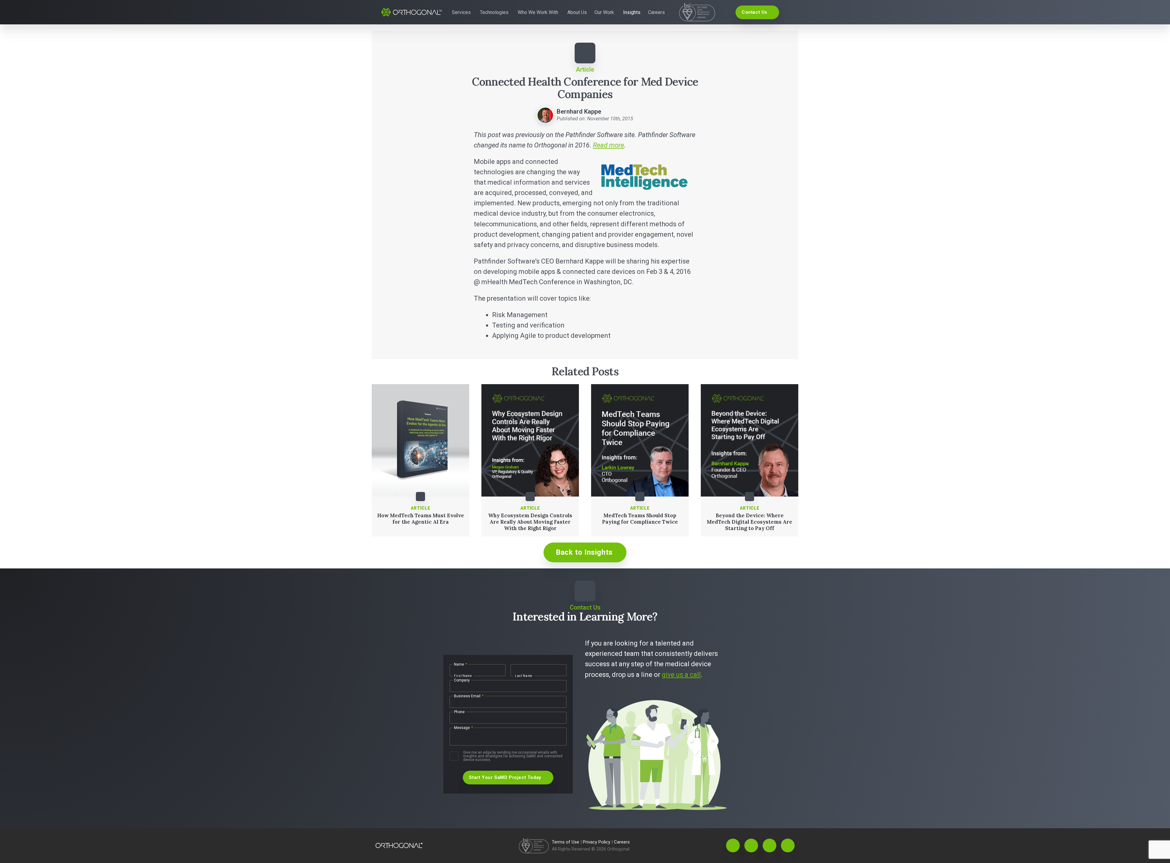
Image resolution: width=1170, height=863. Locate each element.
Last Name (523, 675)
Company (462, 680)
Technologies (494, 12)
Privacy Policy (597, 842)
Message (463, 728)
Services (461, 12)
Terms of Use (566, 842)
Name (460, 664)
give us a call (681, 674)
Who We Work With (538, 12)
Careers (656, 12)
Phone (459, 712)
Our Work (604, 12)
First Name (463, 675)
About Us (577, 12)
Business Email (469, 696)
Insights (631, 12)
